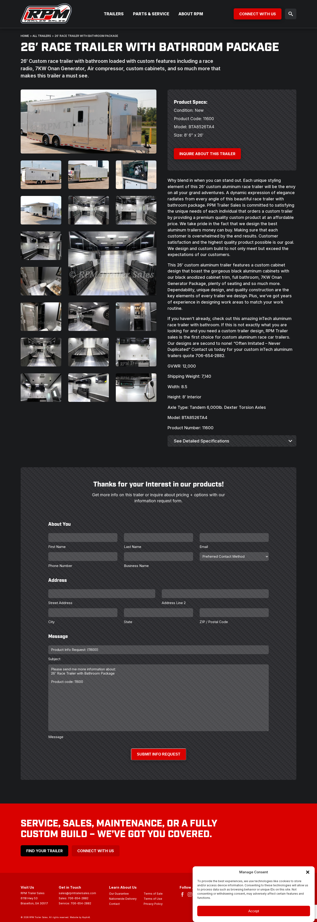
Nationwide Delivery (123, 899)
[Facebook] (183, 894)
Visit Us (27, 887)
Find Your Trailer (44, 850)
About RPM (190, 14)
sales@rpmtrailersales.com (77, 893)
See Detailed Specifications (201, 440)
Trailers (114, 14)
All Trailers (41, 36)
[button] (307, 872)
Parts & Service (151, 14)
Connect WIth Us (95, 850)
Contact (114, 904)
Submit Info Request (158, 754)
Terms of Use (153, 899)
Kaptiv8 (86, 917)
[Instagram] (190, 894)
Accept (253, 911)
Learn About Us (123, 887)
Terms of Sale (153, 894)
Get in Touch (70, 887)
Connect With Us (257, 14)
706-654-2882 (78, 898)
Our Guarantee (119, 894)
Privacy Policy (153, 904)
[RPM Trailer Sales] (46, 14)
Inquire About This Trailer (207, 153)
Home (25, 36)
